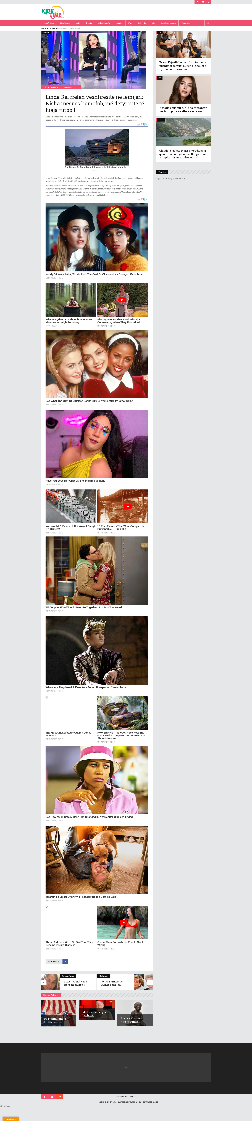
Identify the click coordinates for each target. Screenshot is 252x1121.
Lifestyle (46, 32)
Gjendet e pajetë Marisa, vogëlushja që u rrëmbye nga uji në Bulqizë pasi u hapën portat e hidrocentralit (183, 154)
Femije (161, 120)
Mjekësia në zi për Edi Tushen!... (96, 1013)
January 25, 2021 (69, 87)
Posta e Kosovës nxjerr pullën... (131, 1019)
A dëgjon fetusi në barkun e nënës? (70, 28)
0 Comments (53, 87)
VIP (160, 32)
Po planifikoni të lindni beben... (55, 1020)
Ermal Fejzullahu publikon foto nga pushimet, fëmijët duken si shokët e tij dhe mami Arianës (182, 65)
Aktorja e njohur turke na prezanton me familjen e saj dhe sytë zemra (183, 109)
